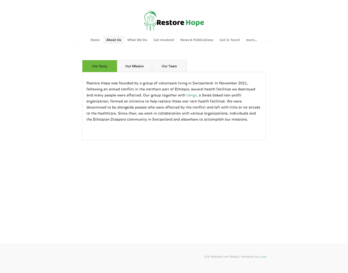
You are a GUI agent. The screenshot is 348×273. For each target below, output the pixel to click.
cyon (263, 256)
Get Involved (163, 40)
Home (95, 40)
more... (251, 40)
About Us (113, 40)
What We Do (137, 40)
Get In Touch (230, 40)
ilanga (191, 95)
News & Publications (196, 40)
